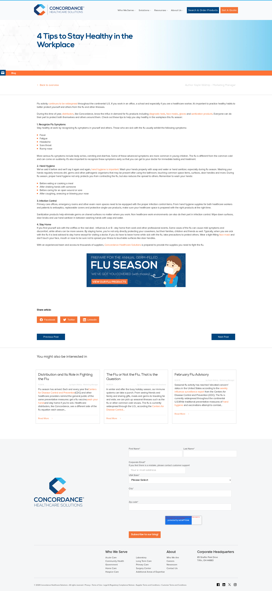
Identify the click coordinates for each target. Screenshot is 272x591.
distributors (68, 113)
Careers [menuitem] (170, 561)
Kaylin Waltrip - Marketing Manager (215, 85)
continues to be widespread (62, 103)
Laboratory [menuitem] (141, 557)
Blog (13, 73)
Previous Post (51, 336)
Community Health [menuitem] (114, 561)
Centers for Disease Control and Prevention (67, 391)
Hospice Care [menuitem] (112, 571)
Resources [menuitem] (160, 10)
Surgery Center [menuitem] (143, 568)
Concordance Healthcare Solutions (123, 244)
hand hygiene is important (105, 169)
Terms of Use (97, 585)
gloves (182, 113)
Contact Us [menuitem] (172, 568)
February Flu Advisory (192, 375)
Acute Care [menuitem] (111, 557)
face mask (224, 234)
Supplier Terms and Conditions (148, 585)
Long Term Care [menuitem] (144, 561)
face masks (172, 113)
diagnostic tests (157, 113)
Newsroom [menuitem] (172, 564)
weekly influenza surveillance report (201, 390)
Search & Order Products (203, 10)
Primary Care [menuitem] (142, 564)
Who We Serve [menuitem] (126, 10)
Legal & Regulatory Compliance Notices (119, 585)
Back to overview (49, 85)
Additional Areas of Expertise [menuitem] (150, 571)
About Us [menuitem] (176, 10)
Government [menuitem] (111, 564)
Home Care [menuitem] (111, 568)
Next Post (223, 336)
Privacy (87, 585)
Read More (43, 418)
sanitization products (202, 113)
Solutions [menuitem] (144, 10)
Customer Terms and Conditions (173, 585)
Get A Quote (229, 10)
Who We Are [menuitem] (173, 557)
